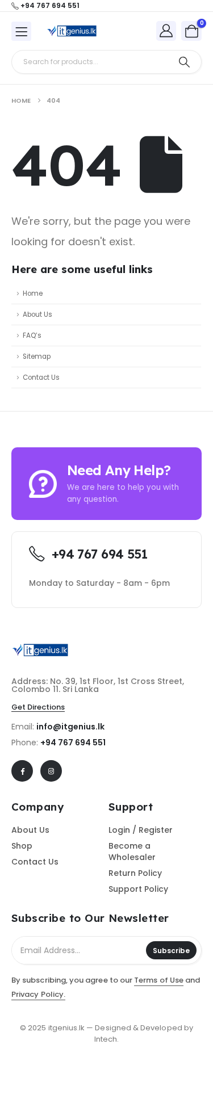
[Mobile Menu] (21, 31)
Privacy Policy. (38, 994)
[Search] (184, 62)
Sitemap (37, 356)
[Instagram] (51, 771)
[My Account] (166, 30)
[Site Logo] (71, 31)
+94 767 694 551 (73, 742)
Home (33, 293)
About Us (37, 314)
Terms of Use (158, 980)
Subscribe (171, 950)
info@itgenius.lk (70, 726)
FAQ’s (32, 335)
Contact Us (41, 377)
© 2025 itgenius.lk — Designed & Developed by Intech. (106, 1033)
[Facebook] (22, 771)
